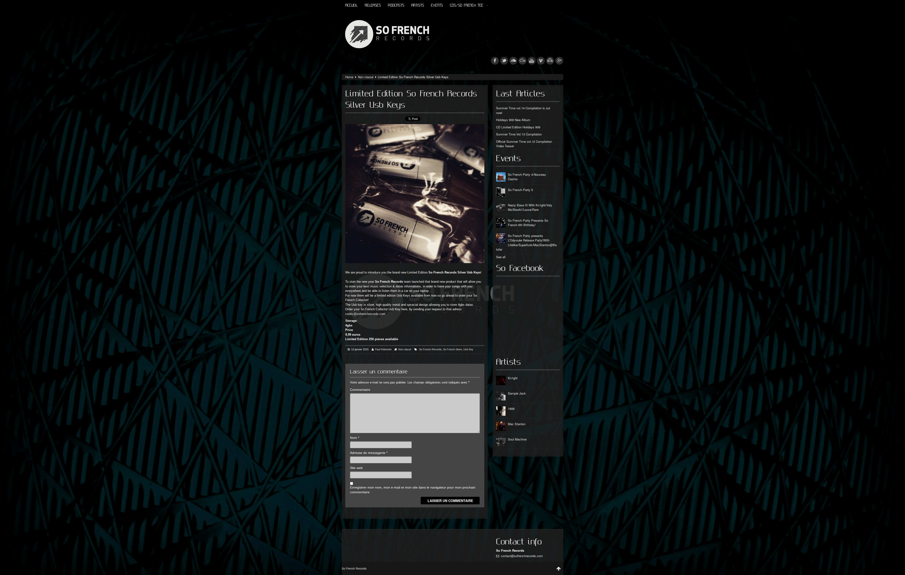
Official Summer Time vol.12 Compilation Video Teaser (524, 143)
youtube (532, 61)
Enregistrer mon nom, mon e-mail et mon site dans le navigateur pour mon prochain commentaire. (412, 489)
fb (495, 61)
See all (501, 257)
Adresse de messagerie (368, 453)
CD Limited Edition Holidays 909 (518, 127)
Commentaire (360, 389)
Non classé (365, 77)
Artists (417, 5)
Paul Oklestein (383, 349)
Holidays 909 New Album (513, 120)
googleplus (559, 61)
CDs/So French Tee (466, 5)
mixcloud (522, 61)
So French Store (452, 349)
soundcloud (513, 61)
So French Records (430, 349)
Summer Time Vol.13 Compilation (519, 134)
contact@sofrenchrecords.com (522, 556)
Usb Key (468, 349)
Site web (356, 468)
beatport (550, 61)
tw (504, 61)
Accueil (351, 5)
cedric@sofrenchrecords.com (365, 314)
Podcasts (396, 5)
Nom (354, 438)
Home (349, 77)
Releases (373, 5)
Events (437, 5)
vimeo (541, 61)
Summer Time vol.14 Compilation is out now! (523, 110)
